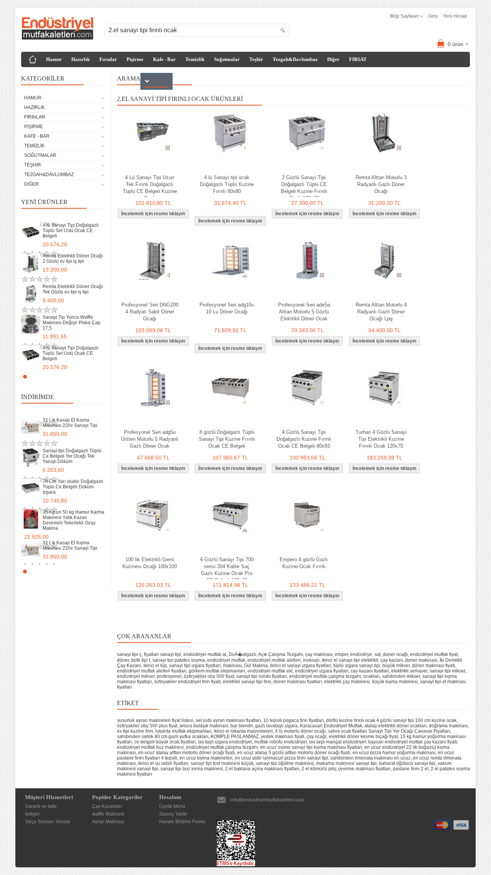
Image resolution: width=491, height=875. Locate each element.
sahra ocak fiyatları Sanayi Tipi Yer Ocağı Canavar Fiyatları (389, 731)
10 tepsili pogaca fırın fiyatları (293, 720)
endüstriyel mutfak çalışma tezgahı (325, 676)
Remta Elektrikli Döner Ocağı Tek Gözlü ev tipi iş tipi (73, 289)
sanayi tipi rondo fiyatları (261, 676)
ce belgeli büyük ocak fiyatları (165, 742)
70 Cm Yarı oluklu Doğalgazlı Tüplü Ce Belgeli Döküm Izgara (73, 487)
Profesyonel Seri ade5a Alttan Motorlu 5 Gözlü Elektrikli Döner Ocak (304, 311)
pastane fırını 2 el (410, 768)
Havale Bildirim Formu (182, 821)
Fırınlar (108, 59)
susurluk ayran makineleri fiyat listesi (155, 720)
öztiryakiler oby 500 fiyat (209, 676)
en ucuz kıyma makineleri (206, 758)
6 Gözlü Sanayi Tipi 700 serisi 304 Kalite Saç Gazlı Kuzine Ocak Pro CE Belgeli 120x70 (227, 570)
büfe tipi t (140, 660)
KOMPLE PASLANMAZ (235, 736)
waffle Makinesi (108, 814)
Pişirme (135, 59)
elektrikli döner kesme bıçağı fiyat (363, 736)
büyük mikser (396, 665)
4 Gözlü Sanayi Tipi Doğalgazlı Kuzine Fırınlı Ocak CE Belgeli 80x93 (304, 439)
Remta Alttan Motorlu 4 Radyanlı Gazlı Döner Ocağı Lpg (381, 311)
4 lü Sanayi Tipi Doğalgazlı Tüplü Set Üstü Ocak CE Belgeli (71, 230)
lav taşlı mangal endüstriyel (337, 742)
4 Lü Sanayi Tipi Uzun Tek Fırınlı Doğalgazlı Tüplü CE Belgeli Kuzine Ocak (150, 188)
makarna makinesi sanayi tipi (346, 763)
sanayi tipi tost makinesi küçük (222, 763)
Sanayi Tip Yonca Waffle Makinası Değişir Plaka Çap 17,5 (72, 323)
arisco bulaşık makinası (204, 725)
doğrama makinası (448, 725)
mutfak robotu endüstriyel (280, 742)
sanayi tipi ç (129, 654)
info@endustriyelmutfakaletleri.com (267, 799)
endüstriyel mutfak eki (270, 671)
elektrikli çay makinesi (347, 681)
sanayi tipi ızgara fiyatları (195, 665)
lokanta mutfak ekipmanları (183, 731)
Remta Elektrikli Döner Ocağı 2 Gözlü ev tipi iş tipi (73, 258)
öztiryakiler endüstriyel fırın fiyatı (187, 681)
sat (377, 654)
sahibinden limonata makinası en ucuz (370, 758)
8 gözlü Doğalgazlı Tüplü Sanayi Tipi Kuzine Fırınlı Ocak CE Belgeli (227, 439)
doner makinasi (421, 660)
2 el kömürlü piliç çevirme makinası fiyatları (346, 768)
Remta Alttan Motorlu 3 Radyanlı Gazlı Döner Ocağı (381, 184)
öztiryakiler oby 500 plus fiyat (147, 725)
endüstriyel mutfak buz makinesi (150, 747)
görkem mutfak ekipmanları (217, 671)
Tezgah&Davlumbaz (295, 59)
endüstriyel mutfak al (204, 654)
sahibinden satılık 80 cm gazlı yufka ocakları (162, 736)
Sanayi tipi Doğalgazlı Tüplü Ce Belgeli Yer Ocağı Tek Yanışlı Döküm (72, 456)
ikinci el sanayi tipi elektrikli (350, 660)
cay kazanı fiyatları (370, 671)
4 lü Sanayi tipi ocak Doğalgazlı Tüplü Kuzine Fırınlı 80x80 (227, 184)
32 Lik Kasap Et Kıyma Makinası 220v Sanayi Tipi (70, 422)
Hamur (54, 59)
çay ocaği (316, 736)
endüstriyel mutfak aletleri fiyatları (151, 671)
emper (341, 654)
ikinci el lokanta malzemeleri (243, 731)
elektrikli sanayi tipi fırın (247, 681)
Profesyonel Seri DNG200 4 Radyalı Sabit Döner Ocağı (149, 311)
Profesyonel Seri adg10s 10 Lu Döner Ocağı (226, 308)
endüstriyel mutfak (226, 660)
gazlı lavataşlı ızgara (276, 725)
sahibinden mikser (401, 676)
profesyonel (169, 676)
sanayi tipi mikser (447, 671)
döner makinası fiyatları (298, 681)
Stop (102, 376)
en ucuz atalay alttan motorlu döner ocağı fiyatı (186, 752)
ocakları (371, 676)
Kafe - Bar (164, 59)
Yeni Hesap (455, 16)
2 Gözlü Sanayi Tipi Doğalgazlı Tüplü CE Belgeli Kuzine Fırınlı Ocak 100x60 (304, 188)
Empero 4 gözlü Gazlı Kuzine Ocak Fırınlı (304, 563)
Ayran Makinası (108, 821)
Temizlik (194, 59)
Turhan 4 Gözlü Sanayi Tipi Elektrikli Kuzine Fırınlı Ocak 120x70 (381, 439)
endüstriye (361, 654)
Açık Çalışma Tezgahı (280, 654)
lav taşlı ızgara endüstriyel (225, 742)
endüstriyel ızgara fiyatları (321, 671)
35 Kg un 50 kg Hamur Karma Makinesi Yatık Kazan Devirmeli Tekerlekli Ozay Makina (73, 520)
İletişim (32, 814)
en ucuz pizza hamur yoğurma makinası (394, 752)
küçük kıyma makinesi (395, 681)
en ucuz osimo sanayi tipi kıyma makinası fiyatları (311, 747)
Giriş (433, 16)
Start (96, 376)
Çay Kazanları (107, 806)
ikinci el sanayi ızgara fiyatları (300, 665)
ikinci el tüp (155, 665)
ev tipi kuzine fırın (135, 731)
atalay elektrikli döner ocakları (395, 725)
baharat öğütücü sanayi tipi (407, 763)
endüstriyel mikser (136, 676)
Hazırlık (80, 59)
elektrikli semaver (409, 671)
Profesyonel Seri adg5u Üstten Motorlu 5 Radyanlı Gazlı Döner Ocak (150, 439)
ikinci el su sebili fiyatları (163, 763)
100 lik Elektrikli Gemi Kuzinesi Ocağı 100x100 (149, 563)
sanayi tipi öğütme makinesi (285, 763)
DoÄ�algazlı (242, 654)
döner (123, 660)
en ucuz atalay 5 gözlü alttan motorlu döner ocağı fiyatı (293, 752)
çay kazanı (392, 660)
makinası (232, 665)
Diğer (333, 59)
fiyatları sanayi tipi (162, 654)
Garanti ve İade (41, 806)
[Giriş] (32, 59)
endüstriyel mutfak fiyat (434, 654)
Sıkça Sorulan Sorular (48, 821)
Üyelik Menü (172, 806)
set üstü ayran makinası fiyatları (228, 720)
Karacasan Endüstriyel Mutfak (331, 725)
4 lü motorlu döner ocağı (300, 731)
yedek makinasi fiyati (282, 736)
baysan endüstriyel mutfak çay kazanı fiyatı (412, 742)
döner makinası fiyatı (433, 665)
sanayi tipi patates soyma (178, 660)
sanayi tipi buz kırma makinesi (191, 768)
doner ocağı (395, 654)
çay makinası (319, 654)
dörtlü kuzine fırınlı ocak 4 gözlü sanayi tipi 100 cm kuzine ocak (391, 720)
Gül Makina (256, 665)
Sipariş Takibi (173, 814)
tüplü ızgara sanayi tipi (356, 665)
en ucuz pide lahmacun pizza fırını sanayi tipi (281, 758)
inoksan (311, 660)
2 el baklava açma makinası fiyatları (262, 768)
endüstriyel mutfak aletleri (274, 660)
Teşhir (256, 59)
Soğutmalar (227, 59)
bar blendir (242, 725)
